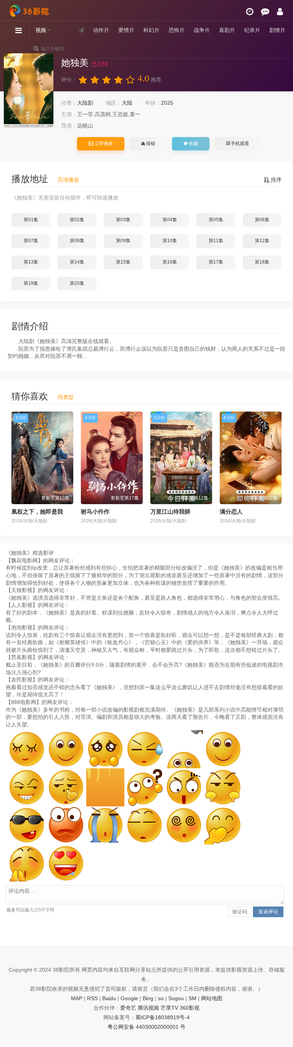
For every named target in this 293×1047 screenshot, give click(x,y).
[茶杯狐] (30, 8)
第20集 (77, 283)
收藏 (193, 143)
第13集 (31, 262)
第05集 (216, 219)
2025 (167, 103)
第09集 (123, 240)
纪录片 (252, 30)
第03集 (123, 219)
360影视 (190, 1008)
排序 (275, 180)
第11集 (216, 240)
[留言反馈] (265, 11)
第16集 (170, 262)
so (161, 998)
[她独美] (28, 90)
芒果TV (169, 1008)
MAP (76, 998)
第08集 (77, 240)
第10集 (170, 240)
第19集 (31, 283)
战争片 (202, 30)
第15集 (123, 262)
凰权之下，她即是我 (37, 511)
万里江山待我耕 (170, 511)
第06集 (262, 219)
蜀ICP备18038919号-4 (162, 1017)
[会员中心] (280, 11)
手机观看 (239, 143)
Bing (148, 998)
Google (129, 998)
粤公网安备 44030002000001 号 (146, 1027)
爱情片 (126, 30)
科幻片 (151, 30)
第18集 (262, 262)
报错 (150, 143)
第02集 (77, 219)
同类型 (66, 397)
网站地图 (211, 998)
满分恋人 (231, 511)
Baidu (109, 998)
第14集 (77, 262)
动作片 (101, 30)
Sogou (176, 998)
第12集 (262, 240)
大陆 (127, 103)
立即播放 (103, 143)
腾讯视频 (148, 1008)
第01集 (31, 219)
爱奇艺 (128, 1008)
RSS (92, 998)
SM (192, 998)
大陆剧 (85, 103)
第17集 (216, 262)
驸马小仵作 (95, 511)
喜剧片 (227, 30)
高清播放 (68, 180)
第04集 (170, 219)
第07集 (31, 240)
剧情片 (277, 30)
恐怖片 (177, 30)
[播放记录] (249, 11)
